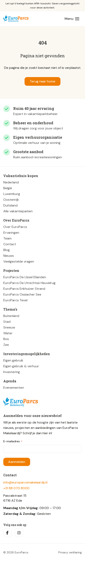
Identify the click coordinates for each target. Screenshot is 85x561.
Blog (6, 250)
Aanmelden (16, 462)
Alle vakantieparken (18, 211)
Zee (6, 345)
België (7, 188)
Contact (9, 244)
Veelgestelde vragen (18, 261)
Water (8, 333)
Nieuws (8, 256)
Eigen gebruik (13, 360)
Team (7, 238)
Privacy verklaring (70, 552)
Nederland (11, 182)
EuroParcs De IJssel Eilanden (24, 277)
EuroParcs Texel (15, 300)
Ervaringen (11, 232)
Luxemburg (11, 194)
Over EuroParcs (15, 227)
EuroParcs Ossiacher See (22, 294)
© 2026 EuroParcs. (16, 552)
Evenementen (13, 387)
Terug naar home (42, 81)
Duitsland (10, 205)
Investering (11, 372)
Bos (6, 339)
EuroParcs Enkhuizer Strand (24, 288)
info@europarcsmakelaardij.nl (25, 482)
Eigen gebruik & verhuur (21, 366)
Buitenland (11, 316)
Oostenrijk (11, 199)
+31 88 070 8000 (16, 488)
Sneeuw (9, 327)
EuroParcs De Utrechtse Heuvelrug (29, 283)
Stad (7, 321)
